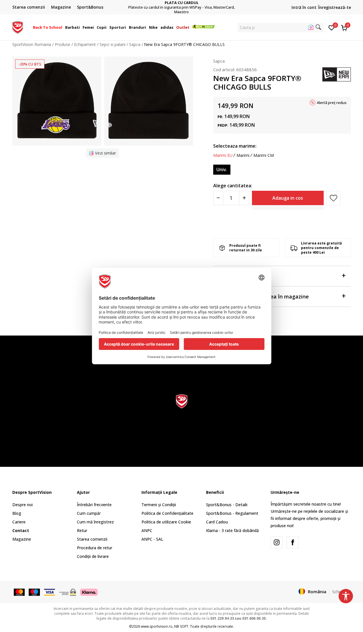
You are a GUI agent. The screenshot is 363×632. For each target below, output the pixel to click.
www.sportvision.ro (156, 626)
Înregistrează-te (334, 7)
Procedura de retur (94, 547)
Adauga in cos (287, 198)
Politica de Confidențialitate (167, 513)
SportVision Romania (31, 44)
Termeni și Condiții (158, 504)
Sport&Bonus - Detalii (226, 504)
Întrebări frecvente (94, 504)
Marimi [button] (242, 155)
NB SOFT (181, 626)
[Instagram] (276, 542)
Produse (62, 44)
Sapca (134, 44)
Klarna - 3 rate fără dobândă (232, 530)
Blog (16, 513)
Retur (82, 530)
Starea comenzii (92, 539)
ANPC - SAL (152, 539)
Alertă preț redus (332, 102)
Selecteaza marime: (235, 146)
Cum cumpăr (89, 513)
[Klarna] (89, 592)
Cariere (19, 522)
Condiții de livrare (93, 556)
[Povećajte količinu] (244, 198)
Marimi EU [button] (222, 155)
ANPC (146, 530)
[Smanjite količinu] (218, 198)
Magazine (21, 539)
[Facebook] (292, 542)
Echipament (85, 44)
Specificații (226, 276)
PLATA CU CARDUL (182, 3)
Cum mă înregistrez (95, 522)
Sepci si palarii (112, 44)
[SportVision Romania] (17, 27)
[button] (63, 27)
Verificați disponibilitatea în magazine (261, 296)
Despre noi (22, 504)
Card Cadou (217, 522)
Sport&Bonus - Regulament (232, 513)
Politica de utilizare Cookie (166, 522)
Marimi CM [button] (263, 155)
